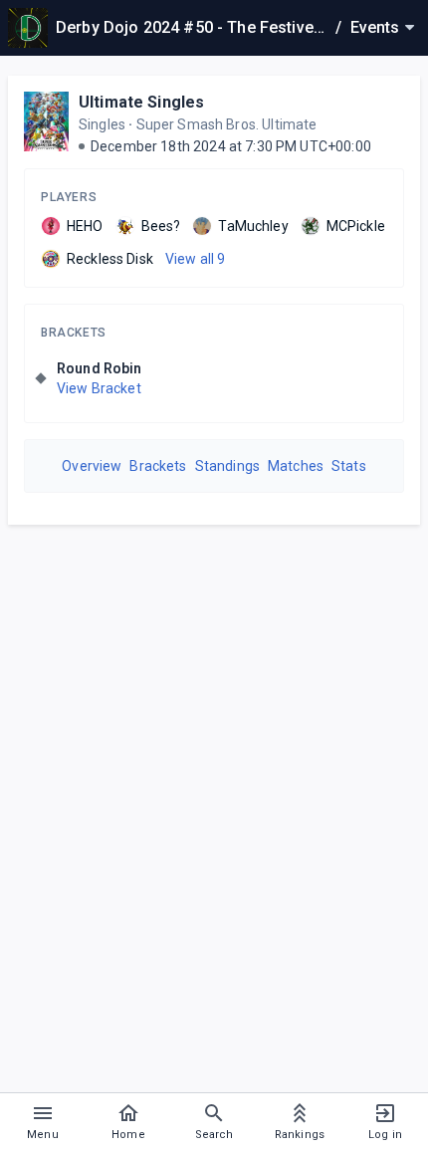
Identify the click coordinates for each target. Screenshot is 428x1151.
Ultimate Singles (141, 102)
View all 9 (195, 259)
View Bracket (99, 388)
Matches (295, 466)
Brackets (74, 333)
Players (69, 197)
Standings (227, 466)
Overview (91, 466)
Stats (348, 466)
